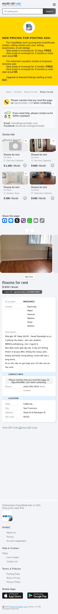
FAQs (5, 553)
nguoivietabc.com (23, 103)
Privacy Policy (13, 582)
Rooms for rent (30, 92)
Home (8, 92)
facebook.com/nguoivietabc (30, 126)
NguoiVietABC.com (19, 607)
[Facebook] (4, 220)
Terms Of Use (13, 578)
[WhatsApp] (29, 220)
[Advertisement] (29, 467)
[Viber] (23, 220)
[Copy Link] (42, 220)
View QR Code (10, 427)
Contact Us (12, 561)
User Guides (13, 557)
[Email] (35, 220)
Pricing (10, 536)
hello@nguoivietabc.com (24, 123)
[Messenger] (10, 220)
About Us (11, 532)
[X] (17, 220)
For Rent (18, 92)
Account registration (16, 541)
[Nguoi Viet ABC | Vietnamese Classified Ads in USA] (13, 6)
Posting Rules (13, 574)
